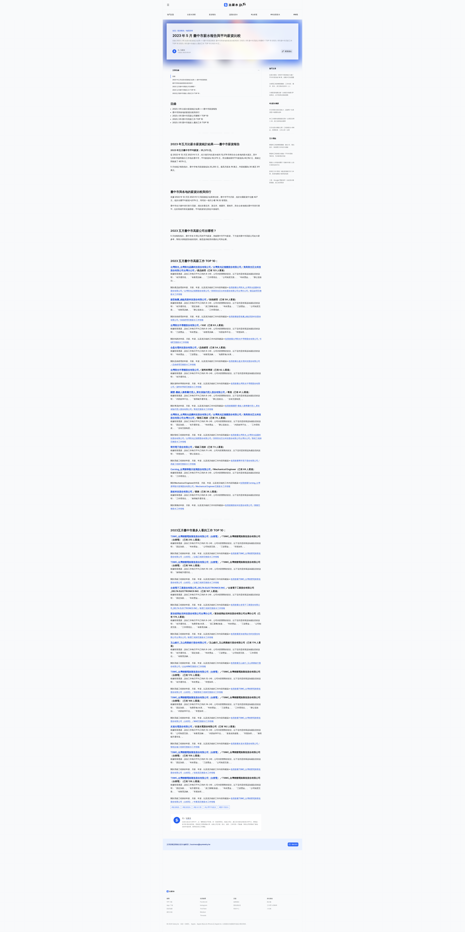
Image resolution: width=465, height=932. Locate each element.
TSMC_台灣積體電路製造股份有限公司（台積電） (195, 536)
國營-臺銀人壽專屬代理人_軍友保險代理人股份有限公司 (197, 392)
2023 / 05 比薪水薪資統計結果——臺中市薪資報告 (194, 109)
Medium (203, 912)
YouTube (203, 909)
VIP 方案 (169, 902)
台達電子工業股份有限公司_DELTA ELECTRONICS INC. (198, 587)
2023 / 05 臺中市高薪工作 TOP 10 (187, 119)
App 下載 (170, 905)
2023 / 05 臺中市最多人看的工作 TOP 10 (190, 122)
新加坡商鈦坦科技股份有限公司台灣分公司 (191, 613)
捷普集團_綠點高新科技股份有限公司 (188, 299)
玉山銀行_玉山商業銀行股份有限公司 (188, 642)
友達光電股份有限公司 (181, 726)
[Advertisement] (232, 867)
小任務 (269, 909)
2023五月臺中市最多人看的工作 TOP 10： (186, 93)
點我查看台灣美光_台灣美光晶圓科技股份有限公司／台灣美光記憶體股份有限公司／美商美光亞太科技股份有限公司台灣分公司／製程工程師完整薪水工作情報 (216, 438)
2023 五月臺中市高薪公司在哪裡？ (184, 86)
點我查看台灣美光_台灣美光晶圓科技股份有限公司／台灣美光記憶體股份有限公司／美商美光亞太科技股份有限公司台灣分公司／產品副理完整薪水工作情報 (216, 290)
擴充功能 (169, 912)
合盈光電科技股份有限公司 (183, 347)
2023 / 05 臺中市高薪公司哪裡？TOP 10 (190, 115)
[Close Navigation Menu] (168, 4)
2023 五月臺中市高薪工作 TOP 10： (184, 90)
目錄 (173, 76)
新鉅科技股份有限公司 (181, 491)
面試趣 (269, 902)
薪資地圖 (169, 909)
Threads (203, 915)
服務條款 (236, 902)
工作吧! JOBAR (272, 905)
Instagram (203, 905)
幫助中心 (236, 909)
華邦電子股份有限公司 (181, 447)
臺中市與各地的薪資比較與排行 (182, 83)
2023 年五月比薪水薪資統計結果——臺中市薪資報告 (189, 80)
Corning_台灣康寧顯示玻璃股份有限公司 (190, 469)
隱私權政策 (237, 905)
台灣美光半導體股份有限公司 (184, 325)
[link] (281, 76)
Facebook (203, 902)
